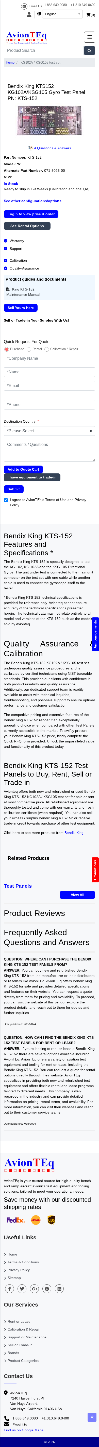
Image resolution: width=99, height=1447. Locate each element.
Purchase (17, 349)
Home (10, 62)
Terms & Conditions (23, 1262)
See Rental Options (27, 226)
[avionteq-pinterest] (46, 1288)
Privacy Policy (19, 1270)
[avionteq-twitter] (22, 1288)
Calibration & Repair (24, 1329)
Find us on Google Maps (23, 1430)
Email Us (35, 6)
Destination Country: (21, 421)
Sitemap (14, 1278)
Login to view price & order (31, 214)
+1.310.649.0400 (83, 5)
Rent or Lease (19, 1321)
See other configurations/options (32, 201)
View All (77, 895)
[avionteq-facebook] (9, 1288)
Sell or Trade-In (20, 1345)
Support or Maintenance (27, 1337)
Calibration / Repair (64, 349)
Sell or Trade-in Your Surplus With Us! (36, 320)
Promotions (95, 870)
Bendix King (74, 833)
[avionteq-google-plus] (34, 1288)
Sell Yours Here (21, 308)
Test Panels (18, 886)
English (51, 14)
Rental (37, 349)
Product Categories (23, 1361)
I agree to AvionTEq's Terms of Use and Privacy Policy (48, 502)
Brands (13, 1353)
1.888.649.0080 (55, 5)
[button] (89, 37)
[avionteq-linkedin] (59, 1288)
